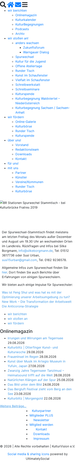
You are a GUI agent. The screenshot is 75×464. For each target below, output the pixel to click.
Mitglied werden (41, 425)
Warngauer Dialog (36, 52)
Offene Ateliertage (28, 66)
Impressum (41, 438)
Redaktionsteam (27, 149)
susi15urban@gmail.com (19, 260)
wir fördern (16, 117)
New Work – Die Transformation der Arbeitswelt (37, 302)
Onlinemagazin (26, 15)
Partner (20, 173)
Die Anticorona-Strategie (20, 306)
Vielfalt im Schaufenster (32, 80)
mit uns (13, 168)
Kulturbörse (23, 126)
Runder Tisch (24, 71)
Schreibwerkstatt (27, 85)
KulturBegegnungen (29, 24)
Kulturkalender (25, 20)
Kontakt (21, 159)
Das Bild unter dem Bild (25, 384)
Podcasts (22, 29)
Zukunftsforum (33, 47)
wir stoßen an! (18, 38)
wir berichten (17, 10)
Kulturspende (24, 94)
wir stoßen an (18, 319)
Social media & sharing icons (29, 454)
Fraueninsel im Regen (23, 357)
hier (4, 272)
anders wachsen (27, 43)
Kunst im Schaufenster (31, 75)
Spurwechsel (24, 57)
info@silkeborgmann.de (35, 251)
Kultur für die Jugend (30, 61)
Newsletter (41, 420)
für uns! (13, 163)
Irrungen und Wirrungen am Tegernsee (35, 338)
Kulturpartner (41, 411)
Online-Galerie (25, 122)
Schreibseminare (27, 89)
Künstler (21, 177)
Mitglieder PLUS (41, 415)
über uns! (14, 140)
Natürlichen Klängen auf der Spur (32, 380)
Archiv (20, 34)
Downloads (23, 154)
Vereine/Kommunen (29, 182)
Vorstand (21, 145)
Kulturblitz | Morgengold (25, 398)
